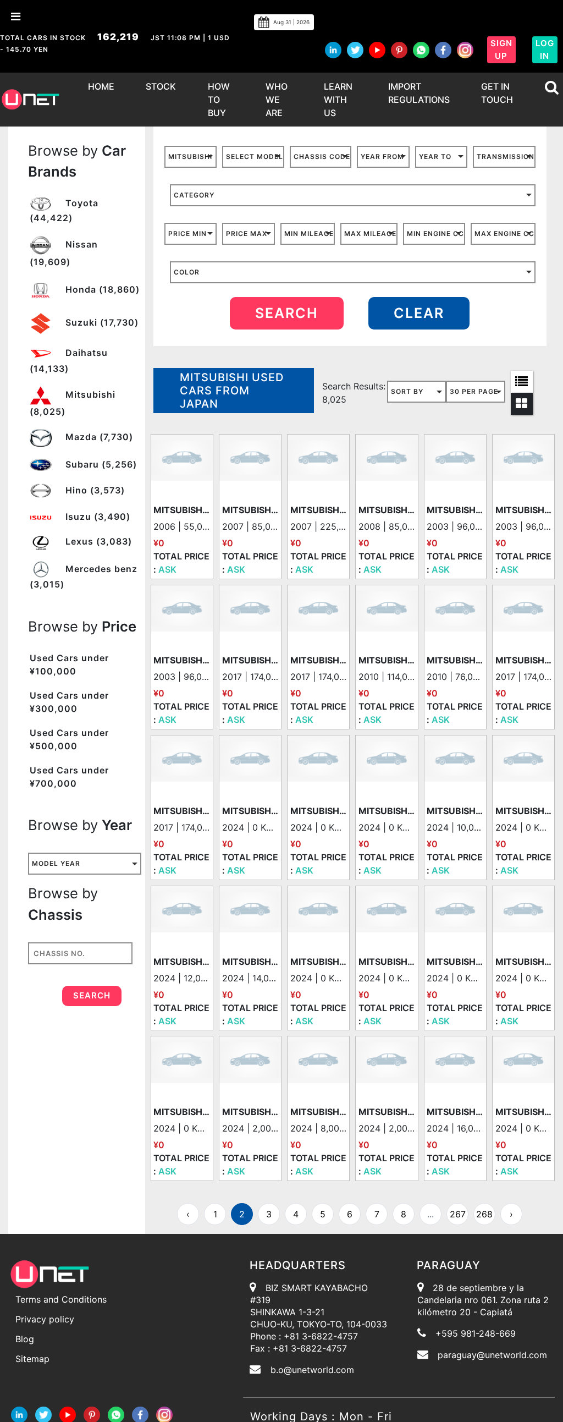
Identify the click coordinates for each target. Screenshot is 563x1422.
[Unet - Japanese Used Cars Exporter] (30, 99)
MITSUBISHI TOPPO (386, 509)
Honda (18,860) (101, 289)
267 (458, 1214)
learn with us (338, 99)
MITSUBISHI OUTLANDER (386, 660)
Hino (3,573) (94, 490)
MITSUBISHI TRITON (455, 810)
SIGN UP (501, 49)
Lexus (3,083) (97, 541)
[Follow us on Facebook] (443, 50)
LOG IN (545, 49)
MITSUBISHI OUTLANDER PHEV (250, 961)
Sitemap (32, 1358)
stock (161, 86)
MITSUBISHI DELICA (250, 660)
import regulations (419, 93)
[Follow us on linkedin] (333, 50)
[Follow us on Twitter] (355, 50)
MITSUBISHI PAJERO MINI (181, 509)
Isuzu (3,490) (96, 516)
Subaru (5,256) (100, 464)
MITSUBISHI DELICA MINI (318, 810)
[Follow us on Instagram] (465, 50)
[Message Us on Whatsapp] (116, 1414)
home (101, 86)
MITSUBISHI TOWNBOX (318, 509)
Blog (24, 1338)
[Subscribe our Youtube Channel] (377, 50)
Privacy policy (44, 1319)
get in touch (497, 93)
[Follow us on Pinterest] (399, 50)
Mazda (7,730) (98, 436)
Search (92, 995)
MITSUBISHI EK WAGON (250, 509)
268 (484, 1214)
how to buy (219, 99)
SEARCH (286, 313)
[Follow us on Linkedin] (19, 1414)
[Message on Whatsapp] (421, 50)
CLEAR (419, 313)
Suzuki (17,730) (101, 322)
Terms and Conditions (61, 1299)
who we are (277, 99)
